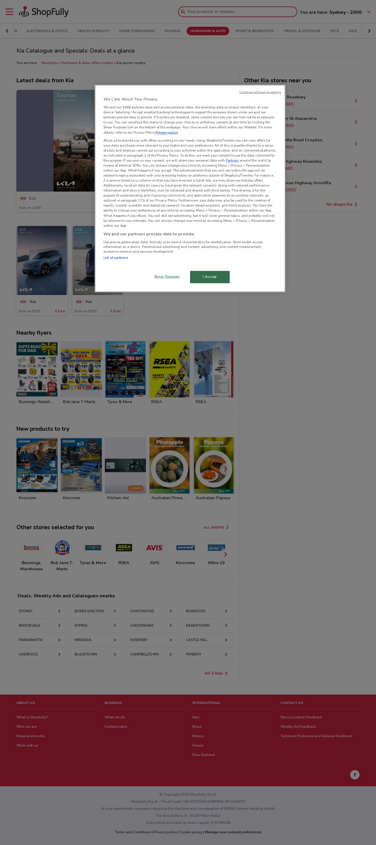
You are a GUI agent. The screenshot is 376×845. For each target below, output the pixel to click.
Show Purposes (166, 276)
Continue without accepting (260, 92)
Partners (232, 160)
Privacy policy (167, 132)
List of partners (115, 257)
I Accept (210, 276)
